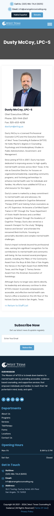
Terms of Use (41, 508)
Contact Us (7, 438)
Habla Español (20, 15)
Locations (6, 434)
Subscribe (27, 347)
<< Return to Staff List (16, 305)
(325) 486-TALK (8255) (32, 4)
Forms (4, 430)
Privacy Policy (27, 511)
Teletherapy (7, 426)
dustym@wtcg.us (14, 126)
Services (5, 422)
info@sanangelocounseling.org (32, 9)
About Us (6, 414)
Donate (37, 15)
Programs (6, 418)
